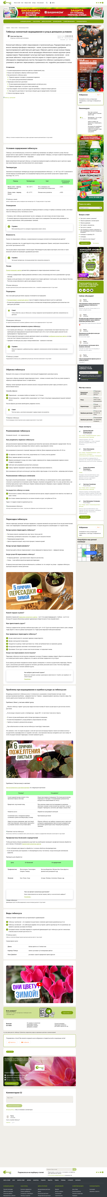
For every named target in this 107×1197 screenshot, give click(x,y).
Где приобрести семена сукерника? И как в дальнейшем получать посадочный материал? (91, 231)
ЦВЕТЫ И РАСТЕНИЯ (46, 21)
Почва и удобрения (25, 1191)
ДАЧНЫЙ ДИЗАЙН (57, 21)
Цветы (98, 435)
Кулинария (89, 454)
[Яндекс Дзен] (103, 3)
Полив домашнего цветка (13, 270)
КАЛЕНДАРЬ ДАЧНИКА (25, 21)
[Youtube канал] (101, 3)
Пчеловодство (98, 455)
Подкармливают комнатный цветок (18, 300)
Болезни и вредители (26, 1189)
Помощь (63, 1180)
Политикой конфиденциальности (89, 378)
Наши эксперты (85, 426)
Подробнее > (27, 679)
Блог (22, 2)
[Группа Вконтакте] (99, 3)
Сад (80, 435)
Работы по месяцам (8, 1191)
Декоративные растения (44, 1189)
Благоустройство (76, 1191)
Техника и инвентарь (77, 1193)
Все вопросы (96, 243)
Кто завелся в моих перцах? (87, 239)
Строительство (82, 454)
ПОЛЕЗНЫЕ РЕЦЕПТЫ (82, 21)
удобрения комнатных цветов (58, 336)
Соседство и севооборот (27, 1193)
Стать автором (40, 2)
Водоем (57, 1189)
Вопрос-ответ (28, 2)
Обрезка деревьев (85, 223)
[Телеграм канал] (96, 3)
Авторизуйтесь (10, 1109)
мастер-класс (10, 1051)
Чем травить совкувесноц (87, 225)
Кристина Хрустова (16, 36)
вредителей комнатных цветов (31, 844)
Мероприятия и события (9, 1195)
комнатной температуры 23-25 (16, 1077)
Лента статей (17, 2)
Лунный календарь (8, 1189)
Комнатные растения (84, 437)
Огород (83, 435)
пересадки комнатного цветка (28, 617)
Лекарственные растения (44, 1195)
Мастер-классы (85, 387)
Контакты (78, 1180)
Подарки (43, 1180)
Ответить (8, 1122)
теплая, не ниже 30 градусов (15, 1080)
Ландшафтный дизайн (91, 435)
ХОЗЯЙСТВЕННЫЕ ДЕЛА (69, 21)
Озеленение (58, 1193)
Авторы (34, 2)
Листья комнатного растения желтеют (18, 787)
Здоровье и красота (94, 1191)
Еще (98, 94)
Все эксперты (84, 517)
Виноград (92, 437)
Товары (57, 1180)
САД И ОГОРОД (36, 21)
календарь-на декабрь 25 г (87, 234)
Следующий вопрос (11, 1083)
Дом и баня (75, 1189)
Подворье (74, 1195)
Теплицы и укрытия (25, 1195)
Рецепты (50, 1180)
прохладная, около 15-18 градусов (17, 1075)
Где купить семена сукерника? (88, 218)
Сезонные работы (7, 1193)
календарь (83, 236)
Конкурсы (36, 1180)
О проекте (70, 1180)
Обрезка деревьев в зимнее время (89, 220)
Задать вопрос (66, 1012)
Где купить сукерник (85, 227)
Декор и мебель (59, 1191)
